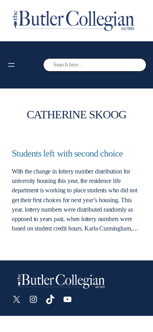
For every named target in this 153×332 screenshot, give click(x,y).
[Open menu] (11, 65)
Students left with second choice (67, 153)
